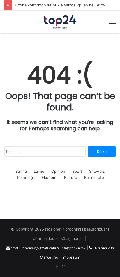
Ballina (21, 171)
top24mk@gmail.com (39, 248)
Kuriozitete (94, 177)
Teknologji (25, 177)
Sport (77, 171)
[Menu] (112, 22)
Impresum (71, 257)
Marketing (49, 257)
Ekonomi (49, 177)
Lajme (39, 171)
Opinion (58, 171)
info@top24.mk (73, 248)
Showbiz (97, 171)
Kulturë (70, 177)
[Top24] (60, 21)
